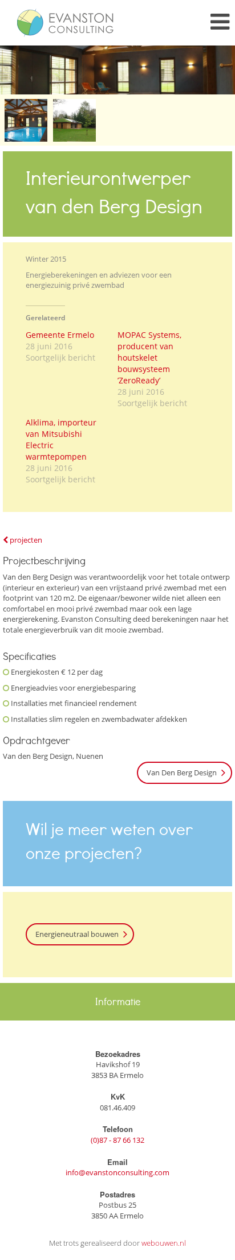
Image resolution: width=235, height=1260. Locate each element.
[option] (117, 70)
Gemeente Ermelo (60, 334)
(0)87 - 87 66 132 (117, 1140)
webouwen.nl (163, 1243)
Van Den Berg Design (182, 772)
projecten (25, 540)
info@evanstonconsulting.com (117, 1172)
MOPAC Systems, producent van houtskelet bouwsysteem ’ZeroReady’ (149, 357)
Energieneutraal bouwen (77, 934)
